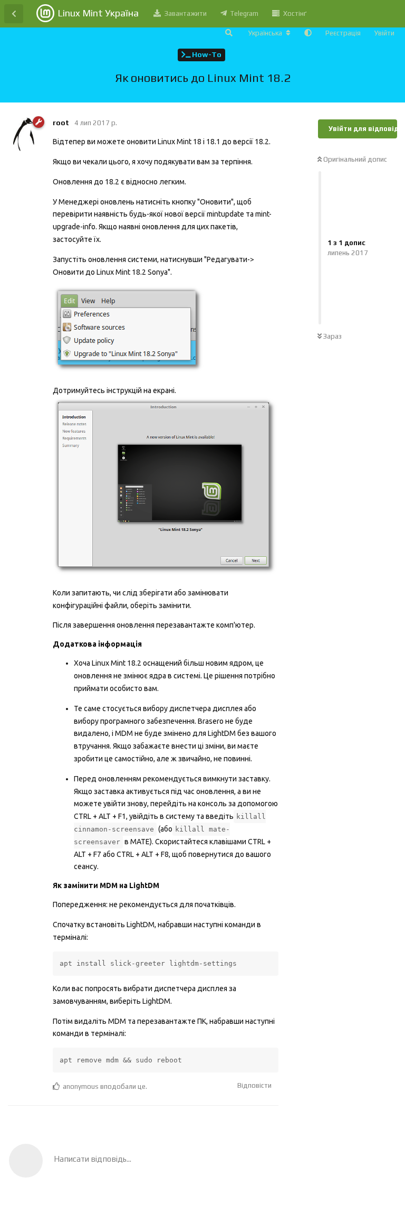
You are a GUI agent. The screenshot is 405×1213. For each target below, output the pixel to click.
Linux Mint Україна (98, 12)
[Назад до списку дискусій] (13, 13)
